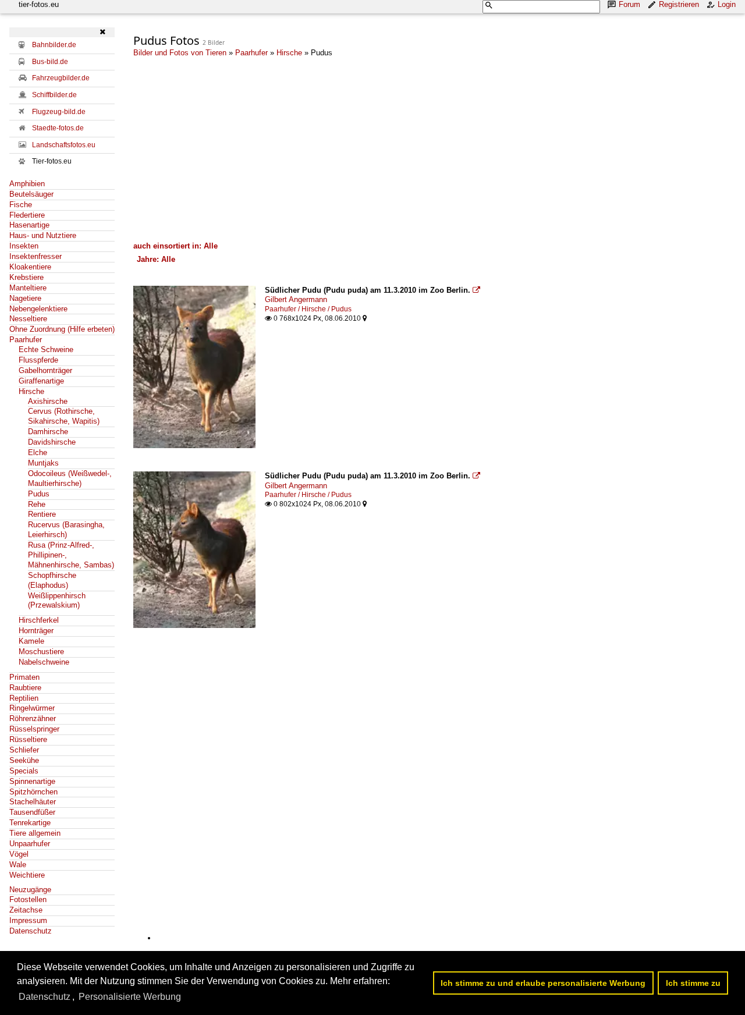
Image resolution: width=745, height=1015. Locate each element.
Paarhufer (25, 339)
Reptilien (23, 698)
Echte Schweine (46, 349)
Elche (37, 452)
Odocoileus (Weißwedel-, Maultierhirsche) (70, 478)
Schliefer (24, 750)
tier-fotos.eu (39, 4)
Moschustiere (41, 651)
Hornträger (36, 630)
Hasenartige (29, 225)
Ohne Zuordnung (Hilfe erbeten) (62, 329)
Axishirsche (48, 401)
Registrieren (679, 4)
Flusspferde (38, 360)
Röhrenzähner (32, 718)
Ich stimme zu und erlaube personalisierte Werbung (543, 983)
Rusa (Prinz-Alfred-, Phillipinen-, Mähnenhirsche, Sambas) (71, 555)
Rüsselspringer (34, 729)
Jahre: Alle (156, 259)
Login (727, 4)
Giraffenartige (41, 381)
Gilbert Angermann (296, 299)
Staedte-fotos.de (58, 128)
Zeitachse (25, 910)
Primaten (24, 677)
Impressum (28, 920)
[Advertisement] (434, 149)
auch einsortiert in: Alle (175, 246)
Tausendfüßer (32, 812)
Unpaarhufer (29, 843)
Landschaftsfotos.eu (63, 145)
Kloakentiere (30, 266)
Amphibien (27, 183)
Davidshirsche (52, 442)
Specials (23, 770)
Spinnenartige (32, 781)
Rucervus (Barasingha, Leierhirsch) (66, 529)
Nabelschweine (44, 662)
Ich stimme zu (693, 983)
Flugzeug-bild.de (59, 112)
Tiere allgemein (35, 833)
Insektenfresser (35, 256)
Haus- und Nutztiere (42, 235)
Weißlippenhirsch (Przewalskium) (57, 600)
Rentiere (42, 514)
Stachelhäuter (32, 801)
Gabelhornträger (45, 370)
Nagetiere (25, 298)
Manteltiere (28, 287)
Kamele (31, 641)
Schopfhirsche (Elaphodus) (52, 580)
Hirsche (31, 391)
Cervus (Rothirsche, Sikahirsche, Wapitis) (64, 416)
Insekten (23, 246)
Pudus (38, 493)
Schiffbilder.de (54, 95)
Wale (17, 864)
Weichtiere (27, 875)
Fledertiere (27, 215)
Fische (20, 204)
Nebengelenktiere (38, 308)
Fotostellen (28, 899)
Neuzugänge (30, 889)
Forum (629, 4)
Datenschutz (30, 931)
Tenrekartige (30, 822)
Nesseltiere (28, 318)
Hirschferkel (39, 620)
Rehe (36, 504)
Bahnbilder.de (54, 45)
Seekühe (24, 760)
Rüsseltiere (28, 739)
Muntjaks (43, 463)
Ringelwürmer (32, 708)
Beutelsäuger (31, 194)
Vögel (19, 854)
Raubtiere (25, 687)
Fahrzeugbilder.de (61, 78)
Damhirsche (48, 431)
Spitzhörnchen (33, 791)
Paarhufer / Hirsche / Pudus (308, 309)
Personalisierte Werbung (130, 997)
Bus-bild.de (50, 62)
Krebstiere (26, 277)
